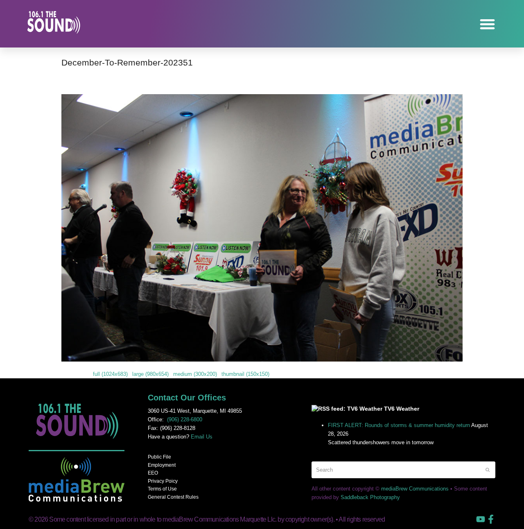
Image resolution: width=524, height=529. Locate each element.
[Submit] (488, 470)
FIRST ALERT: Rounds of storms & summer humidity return (399, 425)
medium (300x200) (195, 374)
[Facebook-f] (490, 519)
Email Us (201, 437)
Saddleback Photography (370, 497)
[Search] (403, 469)
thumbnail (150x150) (245, 374)
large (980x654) (150, 374)
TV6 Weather (401, 408)
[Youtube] (480, 519)
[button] (488, 24)
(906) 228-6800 (184, 419)
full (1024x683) (110, 374)
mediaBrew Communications (415, 489)
